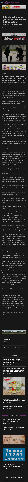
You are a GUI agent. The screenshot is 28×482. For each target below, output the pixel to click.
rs (8, 343)
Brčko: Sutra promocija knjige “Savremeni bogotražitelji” (11, 420)
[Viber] (15, 347)
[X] (7, 347)
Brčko (4, 423)
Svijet (4, 470)
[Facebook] (4, 347)
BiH (2, 27)
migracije (5, 341)
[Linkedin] (11, 347)
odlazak (5, 343)
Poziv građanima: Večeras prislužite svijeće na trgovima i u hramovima (13, 428)
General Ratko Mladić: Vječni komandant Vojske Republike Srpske (14, 399)
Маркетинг (13, 477)
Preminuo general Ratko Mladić (12, 406)
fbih (10, 339)
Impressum (19, 477)
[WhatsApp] (18, 347)
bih (7, 339)
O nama (7, 477)
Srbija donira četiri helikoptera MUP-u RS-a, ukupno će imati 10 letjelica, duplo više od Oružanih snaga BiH (14, 370)
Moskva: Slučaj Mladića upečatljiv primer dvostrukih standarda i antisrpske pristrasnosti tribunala (13, 466)
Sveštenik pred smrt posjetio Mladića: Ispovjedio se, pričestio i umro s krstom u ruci (13, 361)
